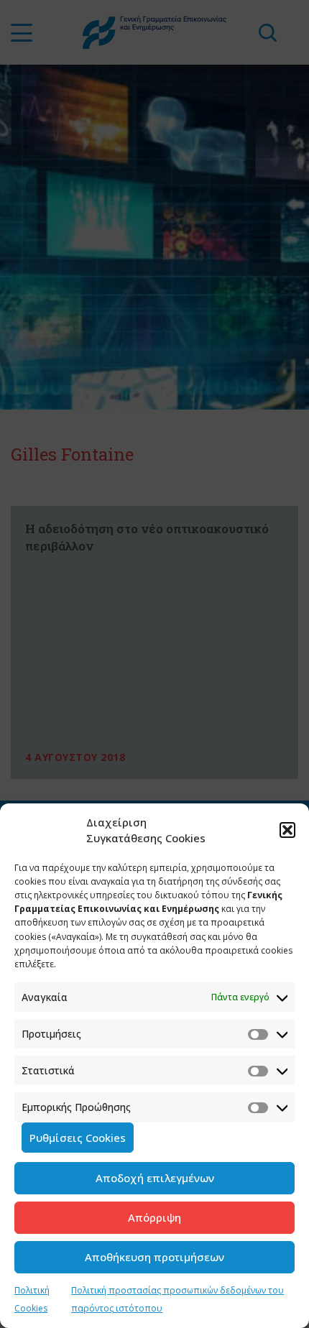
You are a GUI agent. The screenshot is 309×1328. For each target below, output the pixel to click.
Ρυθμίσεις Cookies (77, 1137)
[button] (287, 830)
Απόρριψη (154, 1217)
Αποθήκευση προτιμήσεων (154, 1257)
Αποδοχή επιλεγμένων (155, 1178)
